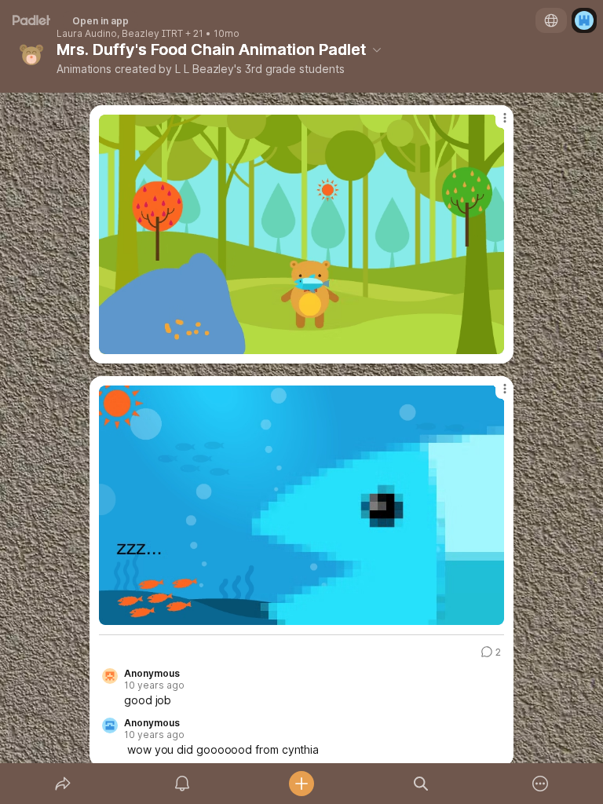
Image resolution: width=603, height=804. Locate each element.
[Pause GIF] (491, 341)
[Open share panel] (63, 783)
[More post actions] (494, 124)
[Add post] (301, 783)
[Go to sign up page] (584, 20)
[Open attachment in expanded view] (301, 234)
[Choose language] (551, 20)
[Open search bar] (421, 783)
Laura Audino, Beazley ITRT (120, 33)
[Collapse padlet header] (377, 49)
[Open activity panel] (182, 783)
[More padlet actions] (540, 783)
